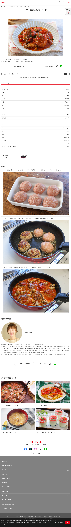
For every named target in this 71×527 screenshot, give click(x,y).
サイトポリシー (16, 516)
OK (67, 522)
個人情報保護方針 (23, 516)
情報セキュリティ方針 (48, 516)
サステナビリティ (6, 487)
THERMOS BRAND (7, 465)
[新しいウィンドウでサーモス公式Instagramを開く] (35, 449)
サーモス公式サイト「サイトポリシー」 (47, 522)
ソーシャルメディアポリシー (57, 516)
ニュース (4, 474)
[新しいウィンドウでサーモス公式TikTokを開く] (30, 449)
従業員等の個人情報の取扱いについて (35, 516)
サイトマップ (8, 516)
